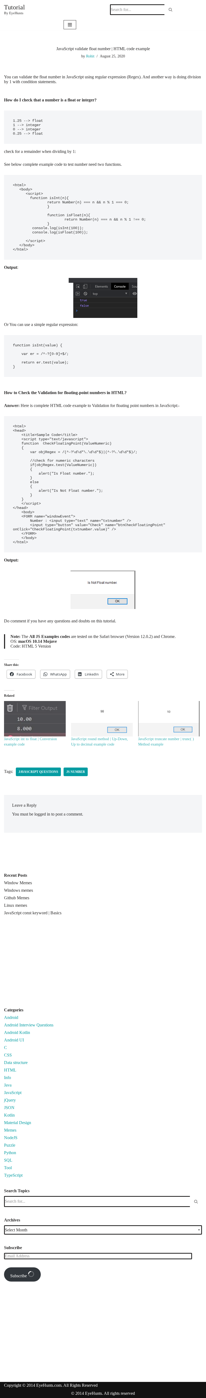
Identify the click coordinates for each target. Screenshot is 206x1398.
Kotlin (9, 1115)
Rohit (90, 56)
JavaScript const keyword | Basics (32, 913)
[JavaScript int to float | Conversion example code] (35, 718)
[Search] (170, 9)
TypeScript (13, 1175)
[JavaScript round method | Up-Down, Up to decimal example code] (102, 718)
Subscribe (19, 1276)
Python (10, 1152)
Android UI (14, 1040)
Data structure (16, 1062)
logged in (42, 814)
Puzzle (9, 1145)
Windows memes (18, 890)
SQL (8, 1160)
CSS (8, 1055)
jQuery (10, 1100)
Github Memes (16, 898)
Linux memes (15, 905)
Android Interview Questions (28, 1025)
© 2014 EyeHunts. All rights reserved (103, 1393)
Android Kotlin (17, 1032)
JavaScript (12, 1092)
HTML (10, 1070)
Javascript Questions (38, 772)
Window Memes (18, 882)
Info (7, 1077)
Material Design (17, 1122)
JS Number (75, 772)
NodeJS (10, 1137)
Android (11, 1017)
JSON (9, 1107)
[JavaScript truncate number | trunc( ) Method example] (169, 718)
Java (8, 1085)
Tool (8, 1167)
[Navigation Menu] (70, 24)
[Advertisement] (49, 963)
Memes (10, 1130)
